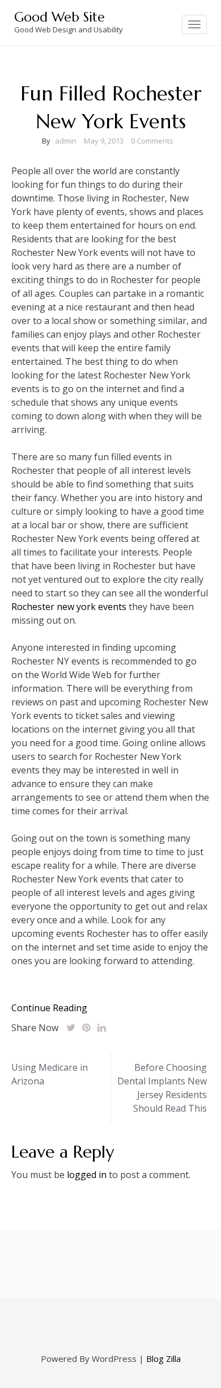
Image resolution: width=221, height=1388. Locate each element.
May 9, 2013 (104, 141)
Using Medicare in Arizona (49, 1074)
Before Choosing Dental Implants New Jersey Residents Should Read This (162, 1087)
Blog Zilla (163, 1358)
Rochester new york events (68, 606)
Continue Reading (49, 1008)
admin (65, 141)
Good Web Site (59, 17)
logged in (87, 1174)
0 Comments (152, 141)
